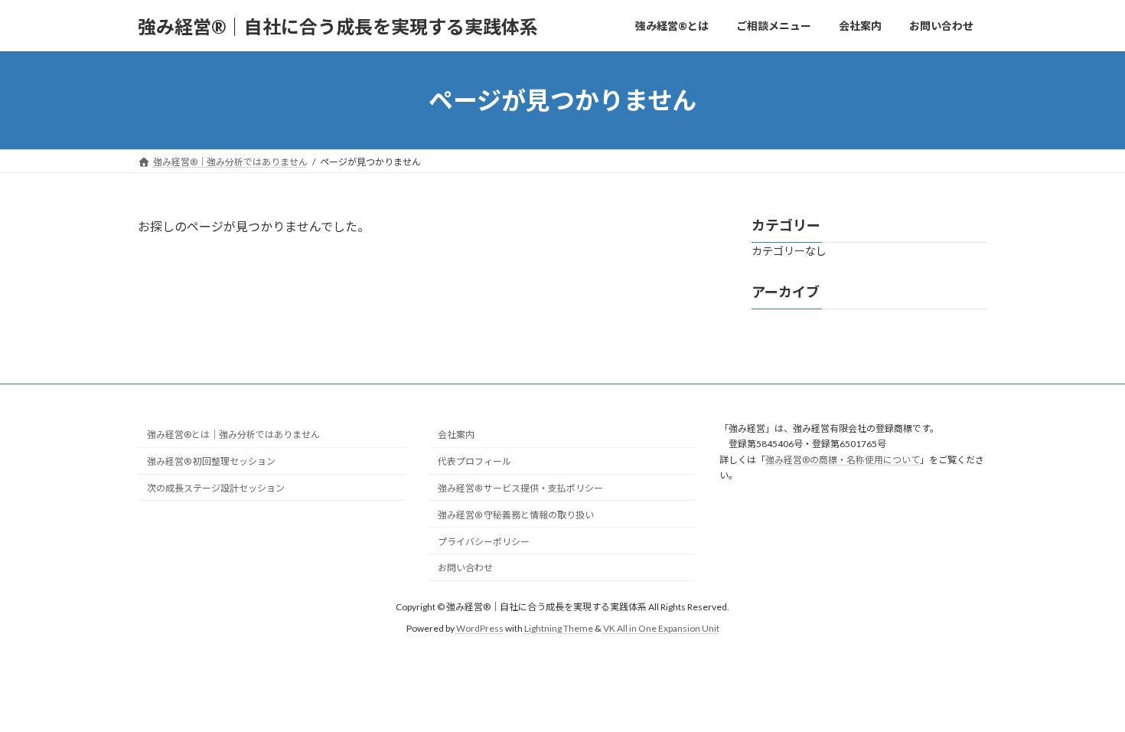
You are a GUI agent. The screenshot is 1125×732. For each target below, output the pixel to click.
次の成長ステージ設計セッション (216, 488)
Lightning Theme (558, 628)
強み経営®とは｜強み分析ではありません (233, 434)
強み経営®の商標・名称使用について (842, 459)
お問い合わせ (465, 568)
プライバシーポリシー (484, 541)
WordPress (480, 628)
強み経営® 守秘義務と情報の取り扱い (516, 514)
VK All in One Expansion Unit (661, 628)
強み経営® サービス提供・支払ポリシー (520, 488)
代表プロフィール (474, 461)
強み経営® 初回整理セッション (211, 461)
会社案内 (456, 434)
